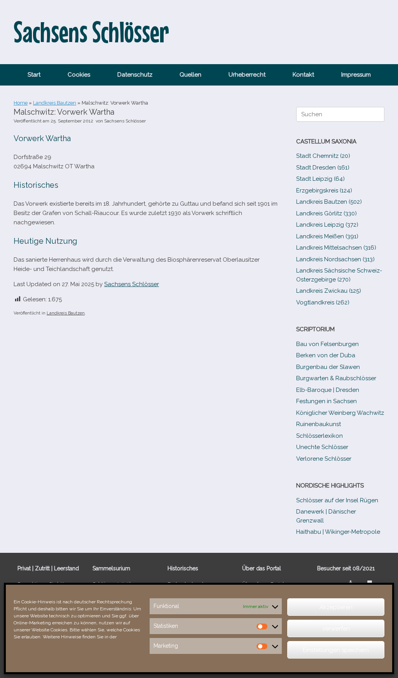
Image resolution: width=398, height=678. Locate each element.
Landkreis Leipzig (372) (327, 224)
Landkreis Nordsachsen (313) (335, 259)
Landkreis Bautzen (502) (329, 201)
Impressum (356, 74)
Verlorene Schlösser (323, 458)
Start (34, 74)
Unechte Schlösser (322, 447)
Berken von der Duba (325, 355)
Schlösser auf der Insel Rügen (337, 500)
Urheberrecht (247, 74)
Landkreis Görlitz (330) (326, 213)
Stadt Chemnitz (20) (323, 155)
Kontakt (303, 74)
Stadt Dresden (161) (322, 167)
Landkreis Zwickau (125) (328, 290)
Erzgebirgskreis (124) (324, 190)
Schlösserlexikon (319, 435)
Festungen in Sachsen (326, 401)
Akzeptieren (336, 607)
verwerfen (336, 628)
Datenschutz (134, 74)
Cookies (79, 74)
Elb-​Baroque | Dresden (327, 389)
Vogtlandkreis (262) (322, 302)
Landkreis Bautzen (54, 103)
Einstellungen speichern (336, 650)
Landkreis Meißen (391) (327, 236)
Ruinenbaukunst (318, 424)
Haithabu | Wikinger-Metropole (338, 531)
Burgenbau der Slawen (328, 366)
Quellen (190, 74)
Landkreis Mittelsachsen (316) (336, 247)
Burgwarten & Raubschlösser (336, 378)
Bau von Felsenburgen (327, 344)
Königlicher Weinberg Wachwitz (340, 412)
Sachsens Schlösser (125, 121)
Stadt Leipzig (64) (320, 178)
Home (21, 103)
